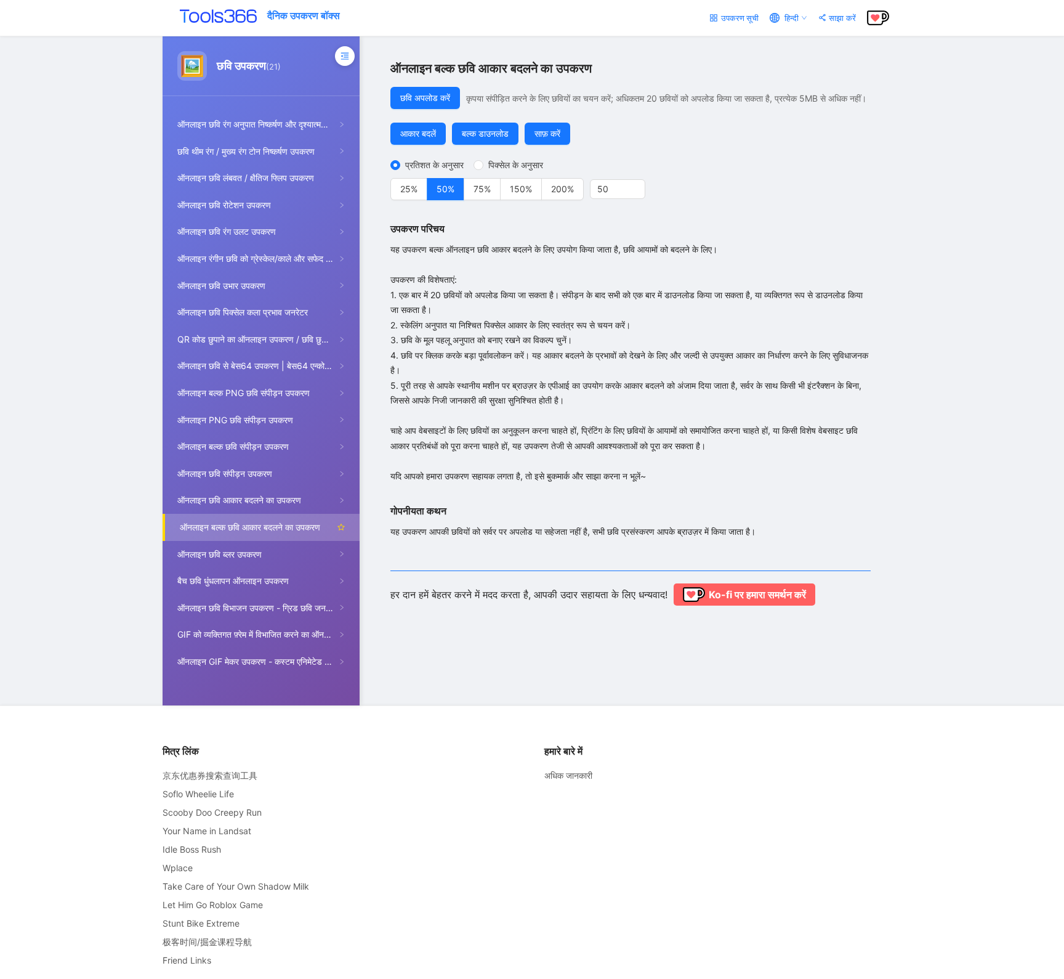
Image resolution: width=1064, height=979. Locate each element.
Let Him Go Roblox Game (213, 905)
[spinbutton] (617, 189)
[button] (638, 184)
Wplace (178, 868)
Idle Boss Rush (192, 849)
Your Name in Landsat (207, 831)
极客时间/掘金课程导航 (207, 941)
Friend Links (187, 960)
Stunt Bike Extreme (201, 923)
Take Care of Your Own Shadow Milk (236, 886)
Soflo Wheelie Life (198, 794)
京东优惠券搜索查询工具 (210, 775)
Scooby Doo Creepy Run (212, 812)
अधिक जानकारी (568, 775)
